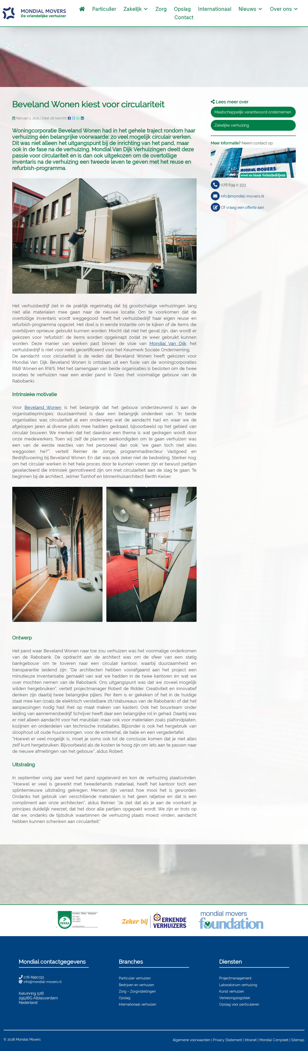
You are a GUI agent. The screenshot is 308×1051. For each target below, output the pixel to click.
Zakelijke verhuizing (231, 125)
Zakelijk (132, 9)
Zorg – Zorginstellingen (137, 991)
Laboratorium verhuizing (238, 985)
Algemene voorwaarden (191, 1040)
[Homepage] (82, 9)
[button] (201, 17)
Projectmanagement (235, 978)
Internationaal (214, 9)
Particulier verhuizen (135, 978)
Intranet (251, 1040)
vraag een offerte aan (245, 207)
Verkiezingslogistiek (234, 998)
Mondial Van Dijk (167, 343)
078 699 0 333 (233, 185)
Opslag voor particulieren (239, 1004)
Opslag (182, 9)
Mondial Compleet (274, 1040)
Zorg (161, 9)
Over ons (281, 9)
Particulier (104, 9)
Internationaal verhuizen (137, 1004)
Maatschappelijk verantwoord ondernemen (252, 112)
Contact (183, 17)
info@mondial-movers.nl (242, 196)
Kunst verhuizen (231, 991)
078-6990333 (34, 977)
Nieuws (247, 9)
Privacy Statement (227, 1040)
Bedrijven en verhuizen (136, 985)
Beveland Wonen (43, 407)
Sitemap (297, 1040)
